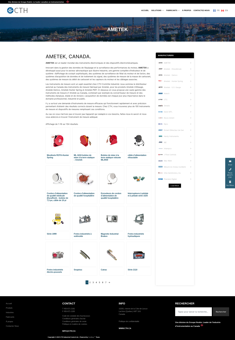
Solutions (156, 10)
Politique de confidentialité (129, 321)
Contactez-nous (202, 10)
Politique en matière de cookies (74, 324)
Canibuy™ (91, 337)
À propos (186, 10)
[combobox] (193, 311)
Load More (175, 186)
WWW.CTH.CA (125, 328)
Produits (9, 308)
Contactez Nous (12, 326)
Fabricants (171, 10)
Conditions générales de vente (74, 321)
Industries (10, 312)
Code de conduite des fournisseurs (76, 316)
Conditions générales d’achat (73, 318)
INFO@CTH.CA (69, 331)
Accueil (145, 10)
